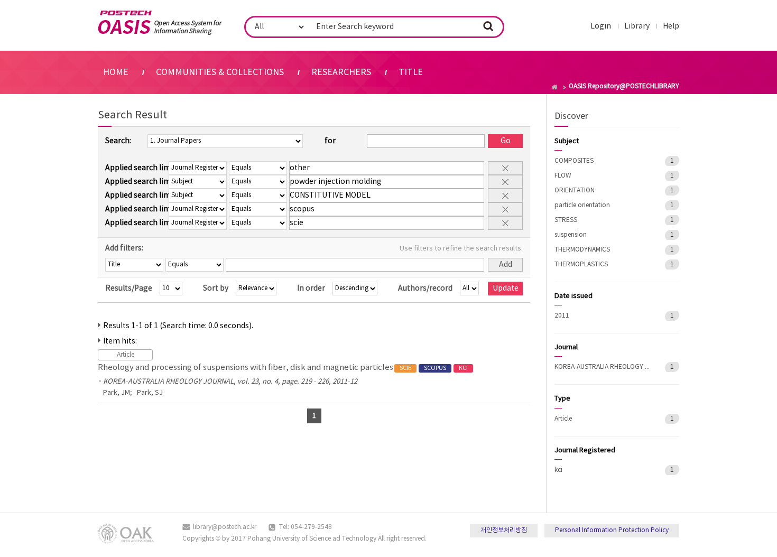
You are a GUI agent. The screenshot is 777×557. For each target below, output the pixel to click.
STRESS (565, 220)
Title (411, 72)
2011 (561, 315)
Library (637, 26)
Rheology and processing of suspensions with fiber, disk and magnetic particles (283, 367)
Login (600, 26)
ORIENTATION (574, 190)
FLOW (562, 175)
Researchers (341, 72)
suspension (570, 234)
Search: (118, 141)
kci (558, 470)
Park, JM (116, 393)
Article (563, 418)
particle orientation (582, 205)
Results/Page (128, 288)
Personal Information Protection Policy (612, 530)
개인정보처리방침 (503, 530)
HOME (115, 72)
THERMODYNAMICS (582, 249)
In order (311, 288)
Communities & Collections (220, 72)
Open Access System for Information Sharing (160, 23)
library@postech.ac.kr (224, 527)
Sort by (215, 288)
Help (671, 26)
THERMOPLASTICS (581, 264)
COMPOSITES (574, 160)
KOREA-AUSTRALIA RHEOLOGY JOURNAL (602, 367)
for (330, 141)
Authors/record (425, 288)
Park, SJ (150, 393)
